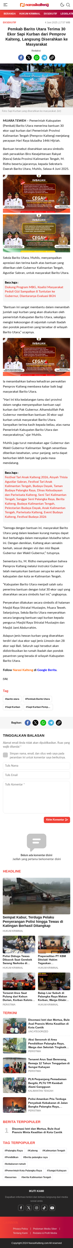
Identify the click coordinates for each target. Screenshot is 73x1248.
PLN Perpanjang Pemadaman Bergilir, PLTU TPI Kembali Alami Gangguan (47, 1083)
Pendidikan (12, 1157)
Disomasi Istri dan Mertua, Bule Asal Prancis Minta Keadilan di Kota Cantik (49, 1023)
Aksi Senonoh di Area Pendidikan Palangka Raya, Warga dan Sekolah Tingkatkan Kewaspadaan (48, 1045)
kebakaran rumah (16, 1164)
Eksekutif (9, 22)
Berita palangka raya (36, 1157)
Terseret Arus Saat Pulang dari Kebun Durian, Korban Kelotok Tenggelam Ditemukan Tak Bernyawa (18, 1000)
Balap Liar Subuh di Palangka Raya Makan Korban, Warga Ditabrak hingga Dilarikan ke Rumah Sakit (53, 1000)
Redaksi (36, 50)
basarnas (11, 1177)
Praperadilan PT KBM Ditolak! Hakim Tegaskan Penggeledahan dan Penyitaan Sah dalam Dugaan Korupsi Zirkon (53, 965)
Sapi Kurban (13, 707)
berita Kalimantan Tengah (37, 1177)
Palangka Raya (14, 1150)
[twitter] (29, 1208)
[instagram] (37, 1208)
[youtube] (52, 1208)
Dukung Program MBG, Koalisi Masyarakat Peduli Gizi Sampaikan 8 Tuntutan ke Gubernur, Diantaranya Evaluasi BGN (34, 292)
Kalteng (33, 1150)
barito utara (12, 699)
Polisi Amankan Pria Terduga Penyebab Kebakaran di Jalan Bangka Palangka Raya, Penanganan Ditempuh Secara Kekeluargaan (48, 1106)
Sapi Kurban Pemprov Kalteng (40, 707)
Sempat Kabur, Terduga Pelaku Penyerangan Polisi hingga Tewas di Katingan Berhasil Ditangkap (33, 921)
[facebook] (21, 1208)
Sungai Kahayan (57, 1170)
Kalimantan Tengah (54, 1150)
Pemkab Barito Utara (38, 699)
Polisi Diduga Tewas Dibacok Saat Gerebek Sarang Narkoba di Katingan (17, 961)
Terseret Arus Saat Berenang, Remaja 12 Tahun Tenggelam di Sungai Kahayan (49, 1063)
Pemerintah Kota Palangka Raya (24, 1170)
